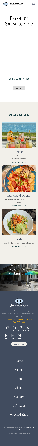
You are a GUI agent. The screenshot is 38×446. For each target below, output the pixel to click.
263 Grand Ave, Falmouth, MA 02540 (19, 319)
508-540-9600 (19, 322)
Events (19, 378)
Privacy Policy (13, 433)
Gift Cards (19, 405)
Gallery (19, 396)
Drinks (19, 152)
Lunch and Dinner (19, 195)
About (19, 387)
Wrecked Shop (19, 414)
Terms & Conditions (24, 433)
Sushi (19, 239)
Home (19, 361)
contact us (19, 344)
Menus (19, 369)
